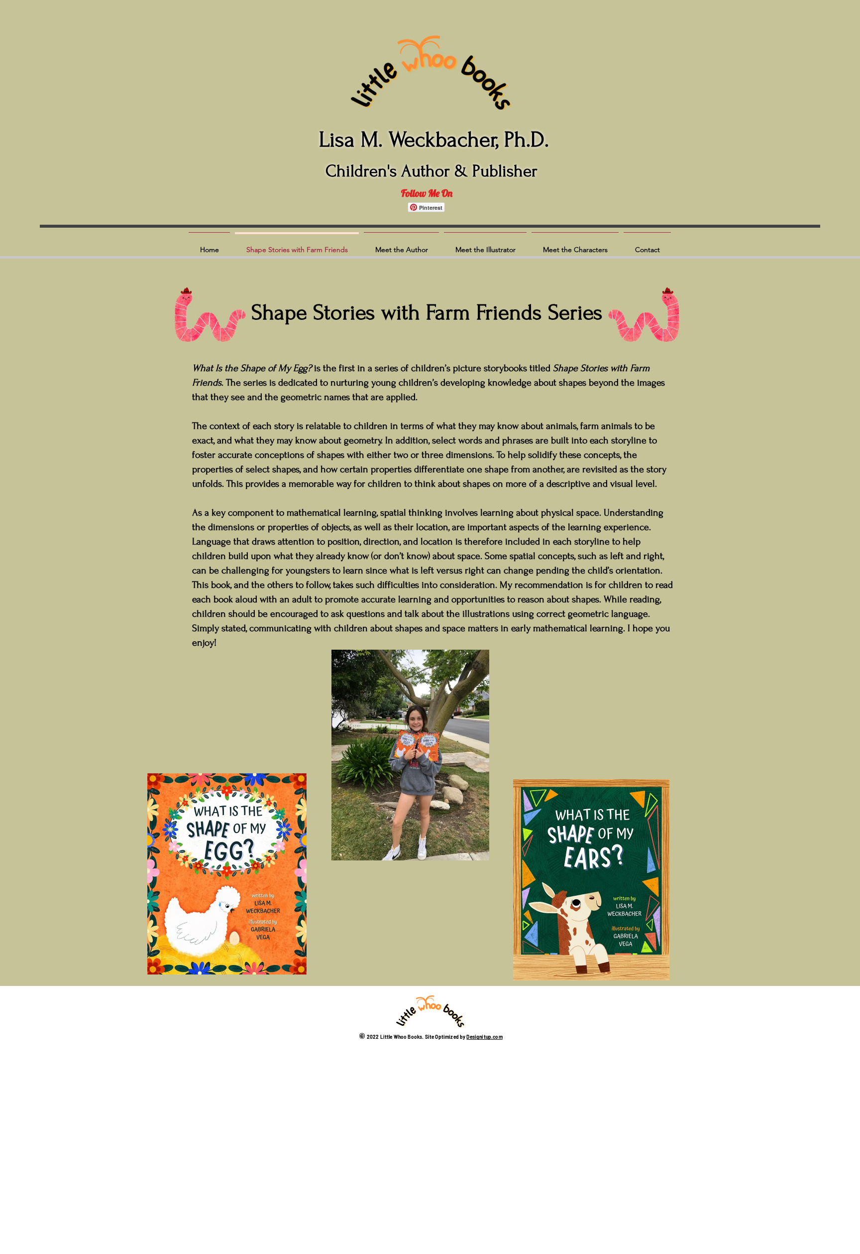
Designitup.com (484, 1037)
